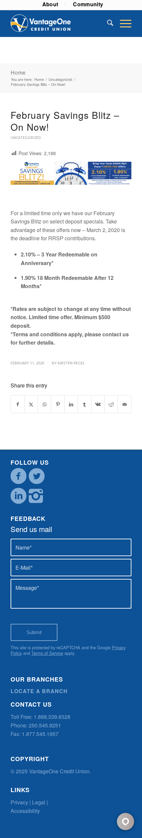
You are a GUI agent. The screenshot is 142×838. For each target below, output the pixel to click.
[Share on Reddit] (111, 404)
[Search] (106, 23)
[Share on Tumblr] (84, 404)
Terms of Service (47, 653)
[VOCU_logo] (59, 23)
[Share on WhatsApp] (44, 404)
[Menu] (122, 23)
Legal (38, 802)
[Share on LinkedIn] (71, 404)
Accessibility (25, 811)
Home (18, 72)
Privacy (19, 802)
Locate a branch (39, 691)
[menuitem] (50, 4)
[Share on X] (31, 404)
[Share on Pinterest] (57, 404)
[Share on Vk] (97, 404)
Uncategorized (26, 137)
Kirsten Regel (71, 362)
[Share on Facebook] (17, 404)
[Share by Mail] (124, 404)
